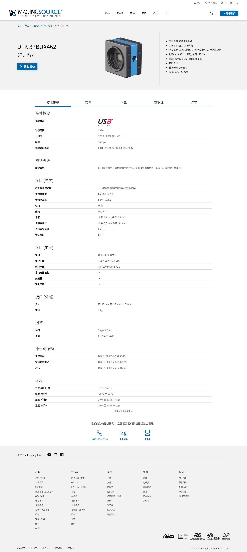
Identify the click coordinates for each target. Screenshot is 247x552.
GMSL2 (74, 482)
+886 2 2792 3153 (99, 439)
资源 (155, 13)
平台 (73, 491)
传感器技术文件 (114, 496)
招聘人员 (183, 486)
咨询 (109, 500)
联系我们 (230, 13)
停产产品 (111, 509)
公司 (167, 13)
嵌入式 (119, 13)
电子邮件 (123, 439)
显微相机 (39, 505)
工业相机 (36, 25)
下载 (109, 477)
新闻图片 (147, 486)
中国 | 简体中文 (231, 2)
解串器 (74, 496)
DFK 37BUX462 (62, 25)
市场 (132, 13)
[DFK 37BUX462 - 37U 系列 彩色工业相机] (123, 57)
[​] (212, 13)
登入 (199, 2)
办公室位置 (184, 496)
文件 (109, 482)
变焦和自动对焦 (78, 509)
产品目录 (147, 496)
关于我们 (183, 477)
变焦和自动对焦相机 (44, 491)
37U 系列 (48, 25)
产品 (107, 13)
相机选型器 (40, 477)
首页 (19, 25)
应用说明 (111, 491)
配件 (37, 528)
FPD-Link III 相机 (79, 486)
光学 (37, 523)
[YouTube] (48, 455)
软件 (37, 514)
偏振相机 (39, 500)
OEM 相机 (39, 496)
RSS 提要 (21, 548)
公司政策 (70, 548)
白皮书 (110, 486)
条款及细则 (57, 548)
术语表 (146, 500)
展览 (145, 491)
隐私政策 (45, 548)
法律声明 (33, 548)
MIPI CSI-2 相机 (78, 477)
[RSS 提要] (60, 455)
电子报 (148, 439)
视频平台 (111, 514)
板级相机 (39, 486)
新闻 (145, 477)
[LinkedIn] (54, 455)
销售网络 (212, 2)
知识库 (110, 505)
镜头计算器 (40, 518)
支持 (144, 13)
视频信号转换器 (42, 509)
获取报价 (29, 67)
